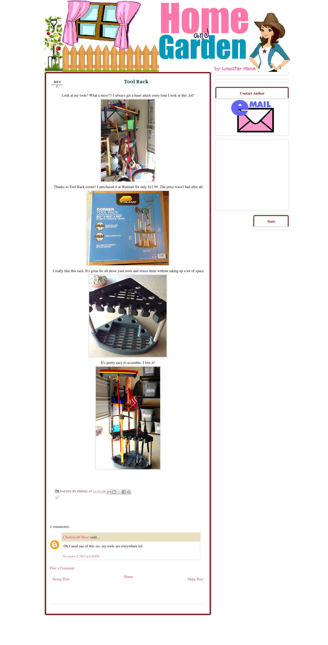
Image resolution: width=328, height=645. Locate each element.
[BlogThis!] (114, 492)
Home (128, 576)
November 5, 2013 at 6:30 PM (81, 556)
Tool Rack (136, 81)
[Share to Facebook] (123, 492)
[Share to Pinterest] (128, 492)
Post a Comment (62, 568)
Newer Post (61, 579)
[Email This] (109, 492)
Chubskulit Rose (76, 536)
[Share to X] (118, 492)
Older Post (195, 579)
